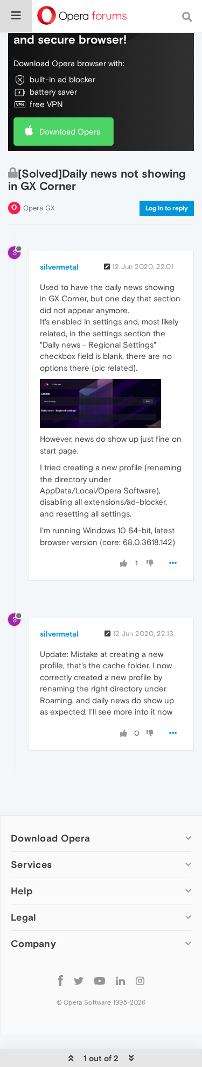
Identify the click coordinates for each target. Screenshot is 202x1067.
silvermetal (59, 267)
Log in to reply (166, 208)
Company (33, 943)
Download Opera (70, 131)
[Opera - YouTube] (99, 980)
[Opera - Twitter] (78, 980)
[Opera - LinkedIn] (120, 980)
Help (21, 890)
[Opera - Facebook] (60, 980)
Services (31, 864)
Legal (24, 917)
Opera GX (39, 208)
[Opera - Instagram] (140, 980)
